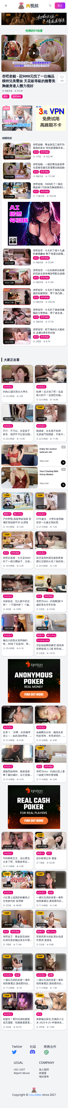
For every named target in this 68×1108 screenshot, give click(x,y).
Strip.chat (44, 461)
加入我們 (44, 1069)
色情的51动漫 (34, 31)
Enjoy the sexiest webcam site (48, 450)
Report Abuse (22, 1073)
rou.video (35, 1095)
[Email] (50, 1052)
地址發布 (44, 1076)
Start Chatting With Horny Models (49, 473)
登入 (60, 5)
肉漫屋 (42, 1073)
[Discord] (33, 1052)
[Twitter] (17, 1052)
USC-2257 (19, 1069)
